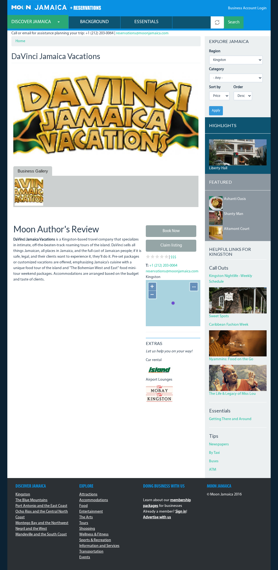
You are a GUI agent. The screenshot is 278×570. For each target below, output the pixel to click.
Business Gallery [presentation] (33, 171)
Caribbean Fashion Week (228, 325)
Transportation (91, 552)
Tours (83, 523)
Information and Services (99, 546)
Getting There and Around (230, 419)
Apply (216, 110)
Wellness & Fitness (94, 534)
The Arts (86, 517)
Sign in (180, 512)
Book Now (171, 231)
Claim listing (171, 246)
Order (238, 87)
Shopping (87, 529)
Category (216, 69)
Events (84, 557)
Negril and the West (31, 529)
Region (214, 51)
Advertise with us (157, 517)
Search (233, 22)
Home (20, 41)
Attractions (88, 494)
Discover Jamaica (31, 22)
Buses (214, 461)
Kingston (22, 494)
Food (83, 506)
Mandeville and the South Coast (41, 534)
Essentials (146, 22)
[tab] (32, 171)
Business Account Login (247, 8)
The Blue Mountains (31, 500)
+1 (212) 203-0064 (163, 266)
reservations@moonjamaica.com (142, 33)
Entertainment (91, 512)
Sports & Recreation (95, 540)
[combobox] (191, 22)
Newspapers (219, 444)
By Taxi (214, 453)
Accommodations (93, 500)
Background (94, 22)
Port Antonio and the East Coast (41, 506)
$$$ (173, 257)
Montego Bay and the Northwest (41, 523)
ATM (212, 470)
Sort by (215, 87)
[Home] (56, 6)
